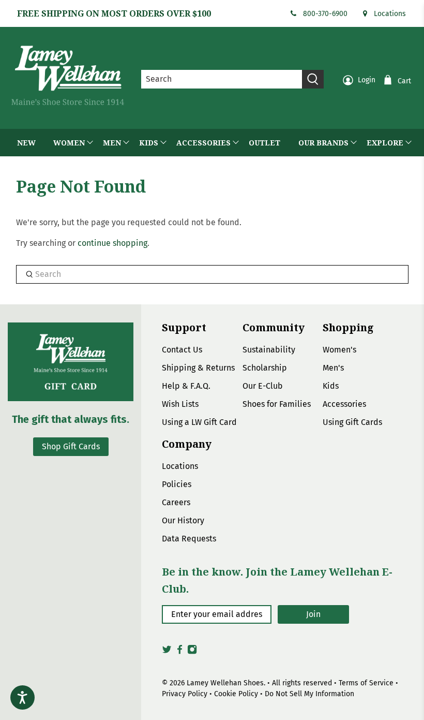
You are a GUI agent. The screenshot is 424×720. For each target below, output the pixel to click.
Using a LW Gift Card (199, 422)
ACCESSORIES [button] (203, 143)
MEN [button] (112, 143)
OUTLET (264, 143)
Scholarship (265, 368)
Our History (183, 520)
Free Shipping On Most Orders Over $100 (114, 13)
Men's (333, 368)
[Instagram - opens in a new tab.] (192, 652)
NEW (26, 143)
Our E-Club (263, 386)
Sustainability (269, 350)
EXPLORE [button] (385, 143)
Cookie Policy (236, 693)
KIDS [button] (148, 143)
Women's (339, 350)
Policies (176, 484)
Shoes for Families (277, 404)
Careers (176, 502)
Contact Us (182, 350)
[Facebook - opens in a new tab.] (180, 652)
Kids (331, 386)
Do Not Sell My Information (309, 693)
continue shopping (112, 243)
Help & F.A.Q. (186, 386)
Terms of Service (366, 683)
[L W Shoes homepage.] (68, 75)
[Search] (313, 79)
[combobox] (221, 79)
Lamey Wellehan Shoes (225, 683)
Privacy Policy (184, 693)
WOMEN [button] (69, 143)
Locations (390, 13)
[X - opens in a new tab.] (167, 652)
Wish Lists (180, 404)
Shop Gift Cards (71, 446)
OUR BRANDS (323, 143)
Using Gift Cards (352, 422)
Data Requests (189, 538)
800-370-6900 (325, 13)
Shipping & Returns (198, 368)
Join (313, 614)
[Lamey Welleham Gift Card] (70, 361)
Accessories (344, 404)
